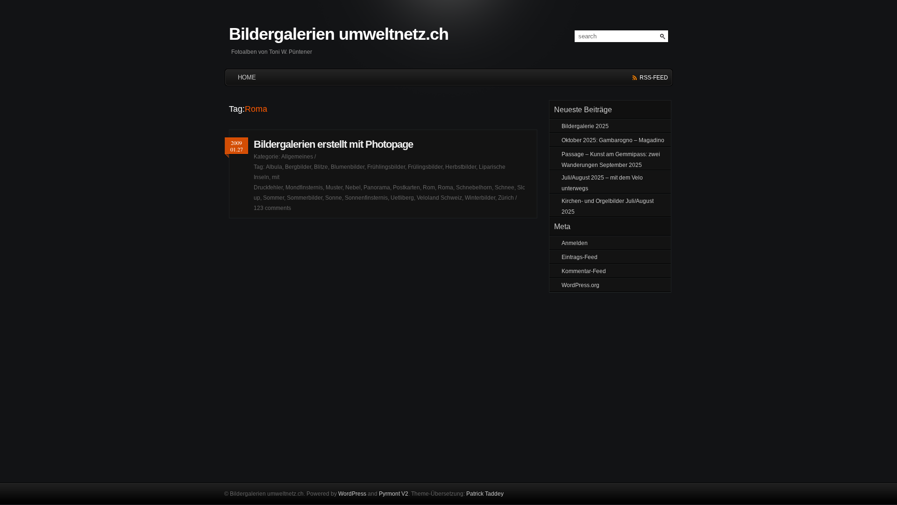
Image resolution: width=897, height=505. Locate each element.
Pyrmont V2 (393, 494)
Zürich (506, 198)
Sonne (333, 198)
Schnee (504, 187)
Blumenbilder (347, 167)
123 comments (272, 208)
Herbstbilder (460, 167)
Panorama (376, 187)
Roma (445, 187)
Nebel (353, 187)
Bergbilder (298, 167)
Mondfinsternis (304, 187)
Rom (429, 187)
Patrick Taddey (485, 494)
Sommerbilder (304, 198)
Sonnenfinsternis (366, 198)
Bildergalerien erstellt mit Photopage (333, 144)
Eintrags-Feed (580, 257)
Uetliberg (402, 198)
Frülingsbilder (425, 167)
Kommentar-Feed (584, 271)
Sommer (273, 198)
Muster (334, 187)
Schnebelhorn (474, 187)
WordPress (352, 494)
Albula (274, 167)
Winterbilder (480, 198)
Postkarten (406, 187)
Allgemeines (297, 156)
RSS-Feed (654, 77)
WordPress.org (580, 285)
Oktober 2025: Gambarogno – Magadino (613, 140)
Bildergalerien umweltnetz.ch (338, 33)
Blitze (321, 167)
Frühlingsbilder (386, 167)
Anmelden (575, 243)
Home (247, 77)
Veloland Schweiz (439, 198)
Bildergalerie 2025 (585, 126)
